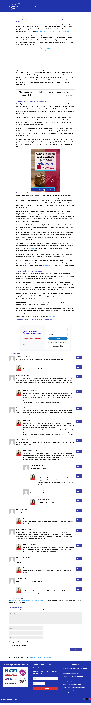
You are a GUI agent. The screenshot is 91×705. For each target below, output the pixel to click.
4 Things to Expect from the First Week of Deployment (74, 687)
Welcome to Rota (51, 317)
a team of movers (38, 104)
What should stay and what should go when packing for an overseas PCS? (44, 93)
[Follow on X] (87, 699)
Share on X (69, 95)
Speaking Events (45, 6)
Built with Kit (58, 346)
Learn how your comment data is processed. (40, 657)
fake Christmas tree (47, 265)
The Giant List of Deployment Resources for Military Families (75, 668)
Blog (35, 6)
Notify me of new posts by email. (19, 646)
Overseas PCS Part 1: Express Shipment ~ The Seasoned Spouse (26, 601)
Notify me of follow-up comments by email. (21, 642)
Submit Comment (75, 650)
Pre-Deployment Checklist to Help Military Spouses (73, 676)
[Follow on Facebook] (84, 699)
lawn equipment (32, 248)
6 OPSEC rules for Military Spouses (70, 682)
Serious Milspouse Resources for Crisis (71, 673)
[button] (33, 344)
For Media (60, 6)
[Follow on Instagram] (90, 699)
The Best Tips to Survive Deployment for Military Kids (73, 671)
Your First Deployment (67, 693)
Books (39, 6)
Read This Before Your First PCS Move (70, 679)
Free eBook (53, 6)
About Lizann (29, 6)
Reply (78, 357)
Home (23, 6)
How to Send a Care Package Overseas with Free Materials (74, 690)
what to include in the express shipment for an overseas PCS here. (52, 31)
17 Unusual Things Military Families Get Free (72, 684)
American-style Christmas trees (24, 268)
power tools (71, 243)
